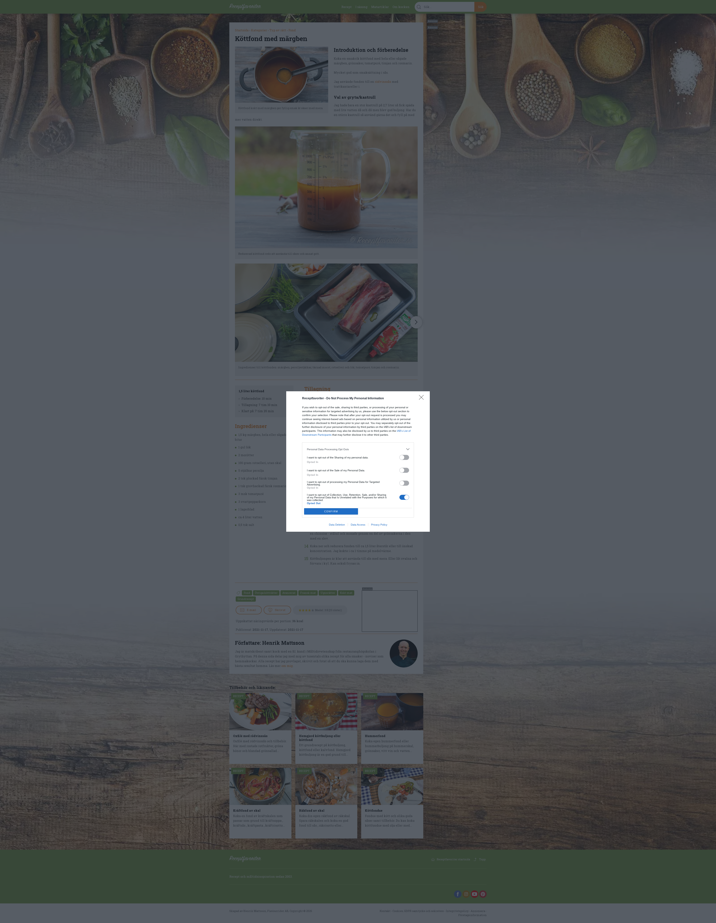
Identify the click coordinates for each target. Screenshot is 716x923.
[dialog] (358, 461)
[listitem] (358, 449)
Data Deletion (337, 524)
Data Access (358, 524)
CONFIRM (331, 511)
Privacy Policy (379, 524)
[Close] (422, 398)
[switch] (404, 457)
